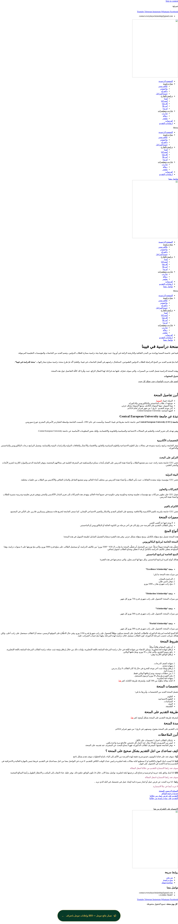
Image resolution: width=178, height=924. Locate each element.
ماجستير (164, 89)
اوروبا (165, 108)
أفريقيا (165, 103)
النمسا (159, 401)
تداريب (165, 113)
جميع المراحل (162, 94)
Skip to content (172, 1)
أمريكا (165, 106)
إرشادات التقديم (166, 123)
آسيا (166, 98)
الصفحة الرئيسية (166, 81)
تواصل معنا (168, 286)
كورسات (169, 121)
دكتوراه (164, 91)
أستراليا (164, 101)
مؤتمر (165, 118)
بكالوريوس (163, 86)
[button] (89, 128)
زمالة (165, 116)
